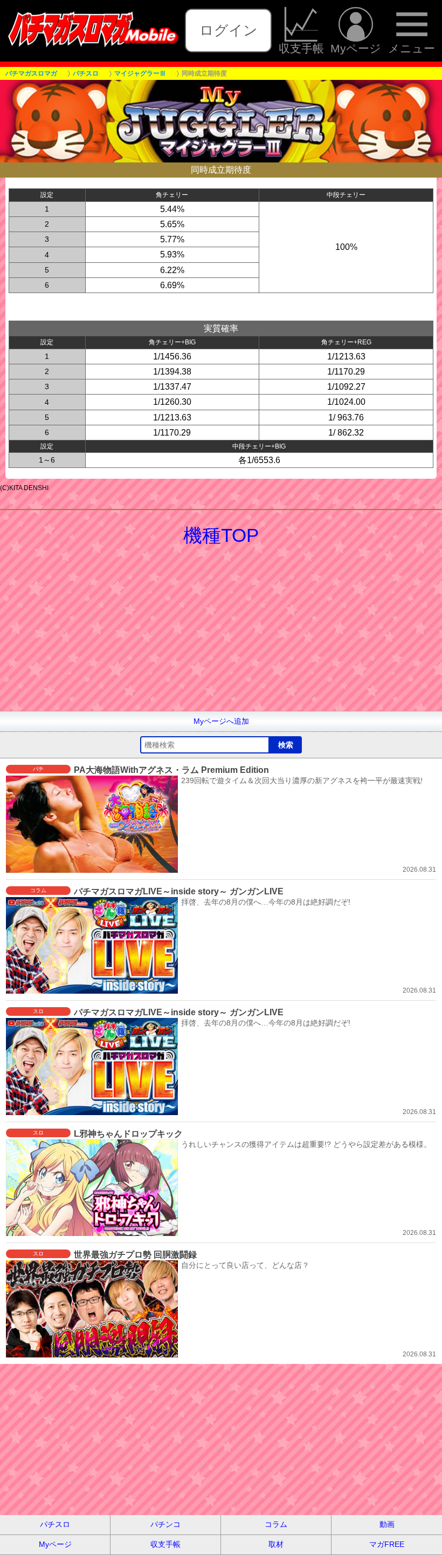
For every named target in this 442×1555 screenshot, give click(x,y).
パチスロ (55, 1524)
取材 (276, 1544)
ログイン (228, 30)
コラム (276, 1524)
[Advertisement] (221, 635)
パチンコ (165, 1524)
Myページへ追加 (221, 721)
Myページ (355, 48)
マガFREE (386, 1544)
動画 (387, 1524)
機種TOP (221, 535)
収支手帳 (301, 48)
